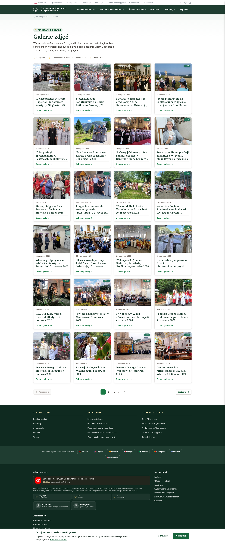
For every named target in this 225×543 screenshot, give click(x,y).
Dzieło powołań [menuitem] (72, 3)
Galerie (55, 16)
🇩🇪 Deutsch (83, 452)
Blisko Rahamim (148, 437)
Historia (36, 432)
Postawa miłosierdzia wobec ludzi (102, 432)
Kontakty (158, 477)
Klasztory (37, 423)
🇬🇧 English (98, 452)
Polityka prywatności (42, 520)
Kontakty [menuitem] (169, 9)
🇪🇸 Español (113, 452)
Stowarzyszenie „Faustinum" (154, 423)
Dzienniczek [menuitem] (134, 3)
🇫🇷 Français (128, 452)
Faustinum (158, 485)
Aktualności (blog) (162, 481)
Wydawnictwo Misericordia (165, 489)
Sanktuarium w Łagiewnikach (166, 497)
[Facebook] (185, 2)
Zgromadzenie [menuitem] (56, 3)
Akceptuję (181, 536)
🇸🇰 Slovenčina (112, 458)
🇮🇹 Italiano (143, 452)
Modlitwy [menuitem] (154, 9)
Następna (181, 392)
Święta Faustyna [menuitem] (136, 9)
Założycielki (38, 428)
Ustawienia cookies (41, 528)
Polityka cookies (40, 524)
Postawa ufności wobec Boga (100, 428)
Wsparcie (158, 501)
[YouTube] (180, 2)
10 (124, 392)
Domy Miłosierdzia (149, 419)
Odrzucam (163, 536)
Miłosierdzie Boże (95, 419)
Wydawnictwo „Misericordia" (154, 428)
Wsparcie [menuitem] (183, 9)
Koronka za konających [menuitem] (116, 3)
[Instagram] (190, 2)
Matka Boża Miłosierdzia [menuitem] (111, 9)
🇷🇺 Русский (175, 452)
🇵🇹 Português (159, 452)
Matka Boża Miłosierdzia (98, 423)
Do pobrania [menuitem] (148, 3)
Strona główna (42, 16)
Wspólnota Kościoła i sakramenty (102, 437)
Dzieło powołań (40, 419)
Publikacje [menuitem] (99, 3)
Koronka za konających (152, 432)
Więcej (36, 437)
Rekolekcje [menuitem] (86, 3)
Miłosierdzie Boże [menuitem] (85, 9)
